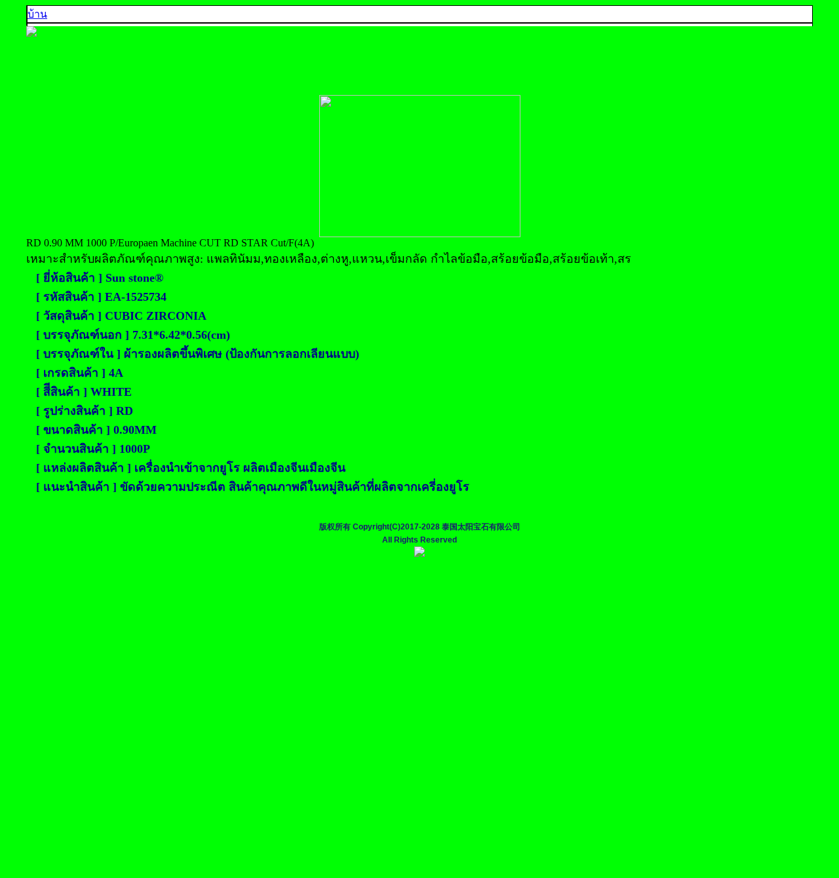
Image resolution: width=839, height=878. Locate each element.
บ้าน (37, 14)
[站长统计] (419, 554)
